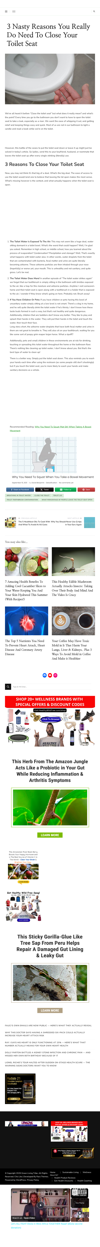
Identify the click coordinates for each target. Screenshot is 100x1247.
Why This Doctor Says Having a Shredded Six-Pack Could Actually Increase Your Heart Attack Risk (45, 1034)
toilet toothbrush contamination (22, 500)
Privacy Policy (33, 1180)
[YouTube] (50, 675)
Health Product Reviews (64, 1177)
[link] (14, 1192)
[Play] (80, 1212)
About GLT (54, 1175)
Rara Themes (42, 1176)
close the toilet (42, 495)
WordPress (21, 1180)
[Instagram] (55, 675)
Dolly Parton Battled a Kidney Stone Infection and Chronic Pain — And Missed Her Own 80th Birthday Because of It (47, 1054)
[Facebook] (45, 675)
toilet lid (57, 495)
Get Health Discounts (63, 1180)
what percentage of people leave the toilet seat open (67, 500)
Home (52, 1172)
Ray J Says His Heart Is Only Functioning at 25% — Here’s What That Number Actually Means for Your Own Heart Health (45, 1044)
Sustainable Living (70, 1172)
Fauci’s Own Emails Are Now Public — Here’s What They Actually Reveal (48, 1025)
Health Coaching (84, 1180)
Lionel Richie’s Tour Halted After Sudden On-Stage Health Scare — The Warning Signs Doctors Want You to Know (47, 1064)
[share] (65, 1191)
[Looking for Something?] (51, 687)
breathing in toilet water (19, 495)
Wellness (87, 1172)
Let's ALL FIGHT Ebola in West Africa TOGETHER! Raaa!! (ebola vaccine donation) (40, 1192)
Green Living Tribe (29, 1173)
